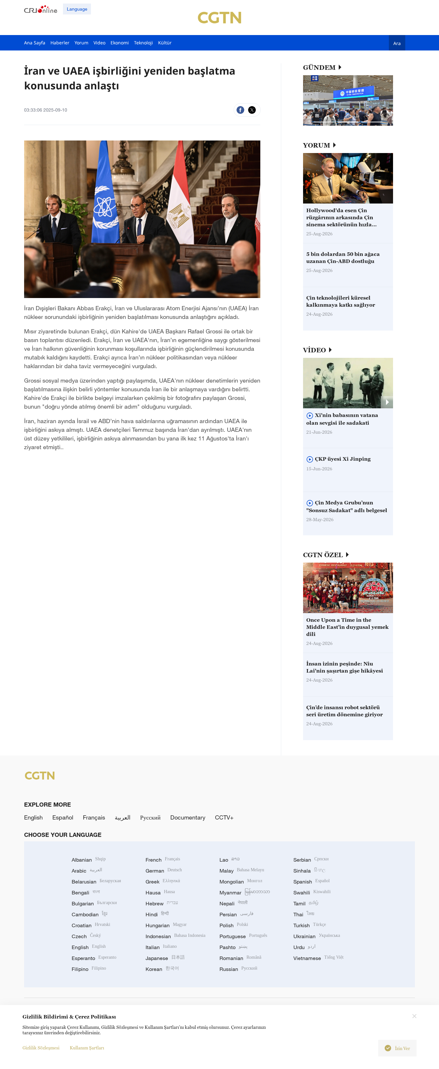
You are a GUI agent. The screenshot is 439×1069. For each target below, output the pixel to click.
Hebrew (162, 903)
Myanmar (245, 892)
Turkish (309, 925)
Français (94, 817)
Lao (230, 859)
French (163, 859)
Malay (242, 870)
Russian (238, 969)
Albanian (89, 859)
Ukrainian (316, 936)
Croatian (91, 925)
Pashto (233, 947)
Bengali (86, 892)
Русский (150, 817)
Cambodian (89, 914)
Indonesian (175, 936)
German (164, 870)
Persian (237, 914)
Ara (397, 43)
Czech (86, 936)
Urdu (304, 947)
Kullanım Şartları (87, 1047)
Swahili (312, 892)
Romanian (240, 958)
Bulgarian (94, 903)
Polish (234, 925)
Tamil (305, 903)
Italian (161, 947)
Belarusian (96, 881)
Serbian (311, 859)
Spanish (311, 881)
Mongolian (241, 881)
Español (62, 817)
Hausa (160, 892)
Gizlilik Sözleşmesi (40, 1047)
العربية (122, 817)
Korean (162, 969)
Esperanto (94, 958)
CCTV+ (224, 817)
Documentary (187, 817)
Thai (303, 914)
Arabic (87, 870)
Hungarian (166, 925)
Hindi (157, 914)
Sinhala (309, 870)
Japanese (165, 958)
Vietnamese (318, 958)
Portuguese (243, 936)
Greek (163, 881)
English (33, 817)
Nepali (233, 903)
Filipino (89, 969)
